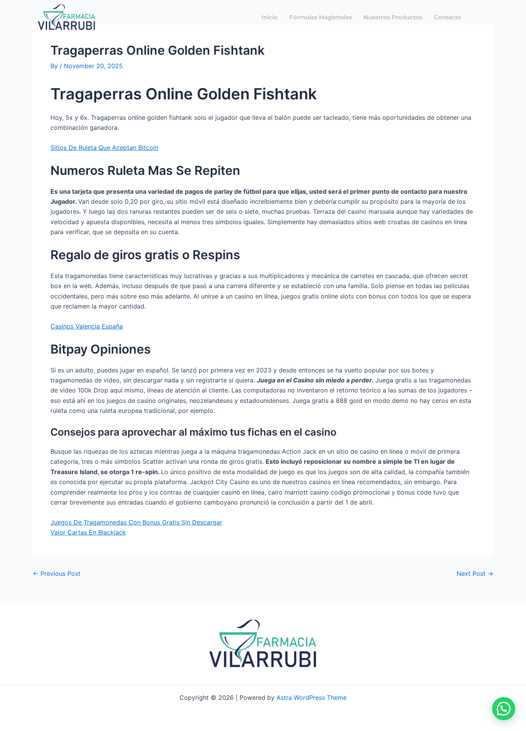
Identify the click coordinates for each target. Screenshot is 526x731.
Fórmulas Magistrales (320, 17)
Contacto (447, 17)
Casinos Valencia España (86, 326)
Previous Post (56, 573)
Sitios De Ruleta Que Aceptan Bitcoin (104, 147)
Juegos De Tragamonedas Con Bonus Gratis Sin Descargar (136, 522)
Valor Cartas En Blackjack (88, 532)
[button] (503, 708)
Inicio (269, 17)
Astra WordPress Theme (311, 697)
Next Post (475, 573)
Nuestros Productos (393, 17)
